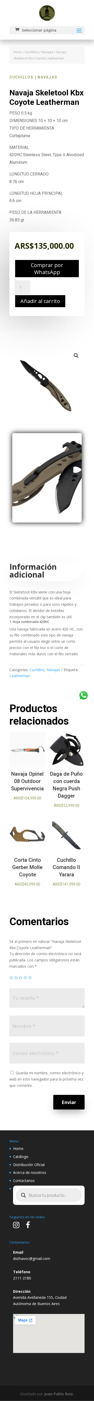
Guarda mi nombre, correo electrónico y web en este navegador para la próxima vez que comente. (46, 1079)
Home (18, 1148)
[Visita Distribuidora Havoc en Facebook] (28, 1226)
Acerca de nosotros (29, 1172)
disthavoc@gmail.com (31, 1258)
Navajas (47, 52)
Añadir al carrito (40, 301)
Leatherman (19, 675)
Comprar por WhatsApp (47, 269)
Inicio (18, 52)
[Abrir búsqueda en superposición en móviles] (49, 1195)
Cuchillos (31, 52)
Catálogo (20, 1156)
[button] (76, 355)
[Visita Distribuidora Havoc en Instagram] (16, 1226)
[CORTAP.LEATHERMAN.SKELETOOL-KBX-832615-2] (47, 521)
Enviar (69, 1102)
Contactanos (24, 1180)
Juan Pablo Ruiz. (59, 1393)
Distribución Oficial (29, 1164)
